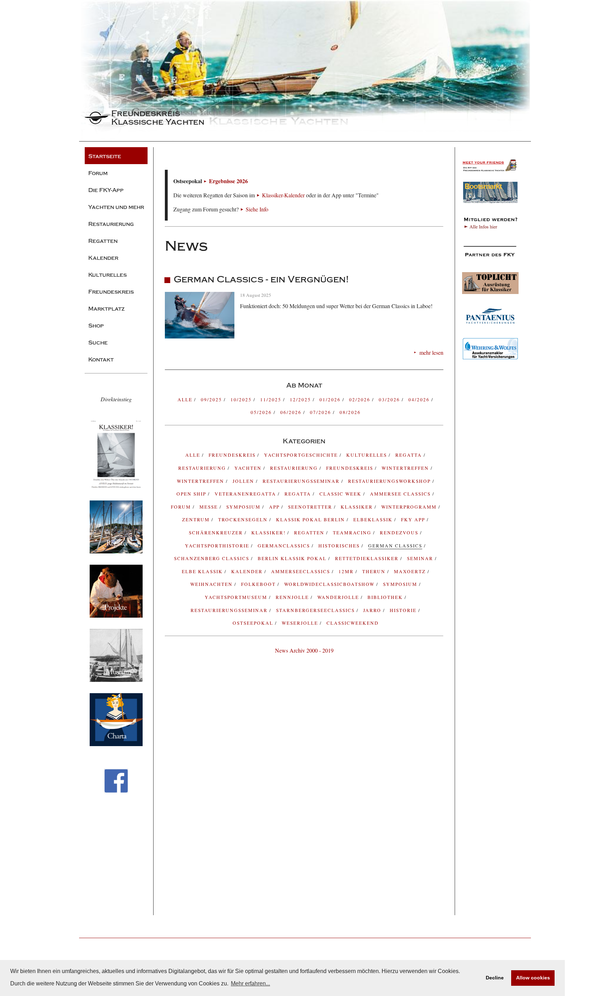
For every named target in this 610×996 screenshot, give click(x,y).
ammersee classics (401, 494)
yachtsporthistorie (218, 545)
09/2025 (212, 399)
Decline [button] (495, 977)
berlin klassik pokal (293, 558)
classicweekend (353, 623)
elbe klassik (203, 571)
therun (374, 571)
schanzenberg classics (212, 558)
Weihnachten (212, 584)
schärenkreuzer (217, 532)
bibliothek (386, 597)
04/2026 (419, 399)
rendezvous (400, 532)
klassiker (358, 507)
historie (404, 610)
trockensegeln (243, 519)
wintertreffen (201, 481)
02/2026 (360, 399)
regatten (310, 532)
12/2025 (301, 399)
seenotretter (311, 507)
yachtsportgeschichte (302, 455)
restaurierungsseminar (230, 610)
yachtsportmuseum (237, 597)
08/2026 (350, 412)
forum (182, 507)
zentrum (196, 519)
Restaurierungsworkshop (390, 481)
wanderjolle (339, 597)
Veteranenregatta (246, 494)
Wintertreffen (406, 468)
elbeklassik (373, 519)
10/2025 (242, 399)
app (275, 507)
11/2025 (271, 399)
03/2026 (390, 399)
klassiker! (269, 532)
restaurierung (203, 468)
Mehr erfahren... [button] (250, 983)
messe (209, 507)
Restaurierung (294, 468)
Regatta (299, 494)
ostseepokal (254, 623)
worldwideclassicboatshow (330, 584)
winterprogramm (409, 507)
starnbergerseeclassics (316, 610)
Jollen (244, 481)
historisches (339, 545)
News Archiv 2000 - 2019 (304, 650)
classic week (341, 494)
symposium (244, 507)
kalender (247, 571)
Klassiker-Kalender (283, 195)
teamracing (353, 532)
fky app (414, 519)
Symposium (401, 584)
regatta (409, 455)
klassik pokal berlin (311, 519)
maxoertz (410, 571)
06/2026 (291, 412)
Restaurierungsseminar (302, 481)
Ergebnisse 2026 (228, 181)
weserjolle (301, 623)
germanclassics (285, 545)
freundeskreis (233, 455)
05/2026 (262, 412)
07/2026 (321, 412)
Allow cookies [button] (533, 977)
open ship (192, 494)
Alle (186, 399)
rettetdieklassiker (367, 558)
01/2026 (330, 399)
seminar (421, 558)
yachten (248, 468)
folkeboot (259, 584)
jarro (373, 610)
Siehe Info (257, 209)
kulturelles (367, 455)
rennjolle (293, 597)
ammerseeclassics (301, 571)
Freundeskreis (350, 468)
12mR (347, 571)
